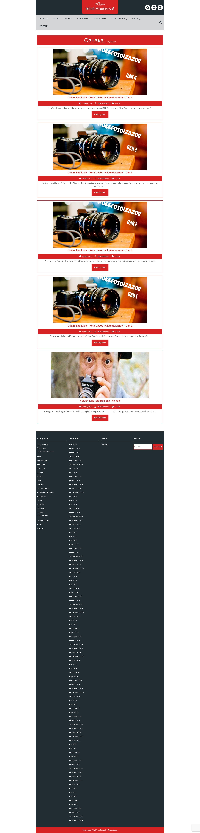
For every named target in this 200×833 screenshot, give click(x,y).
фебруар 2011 (75, 808)
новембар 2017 (76, 520)
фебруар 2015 (75, 636)
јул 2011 (73, 788)
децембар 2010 (76, 816)
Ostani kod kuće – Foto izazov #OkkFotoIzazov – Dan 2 (100, 250)
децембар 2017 (76, 516)
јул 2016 (73, 576)
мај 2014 (73, 668)
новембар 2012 (76, 728)
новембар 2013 (76, 688)
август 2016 (74, 572)
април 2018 (74, 508)
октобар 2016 (75, 564)
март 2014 (73, 676)
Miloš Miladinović (100, 9)
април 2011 (74, 800)
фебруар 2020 (75, 460)
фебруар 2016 (75, 596)
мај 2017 (73, 540)
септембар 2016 (76, 568)
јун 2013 (73, 700)
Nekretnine (83, 19)
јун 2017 (73, 536)
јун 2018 (73, 500)
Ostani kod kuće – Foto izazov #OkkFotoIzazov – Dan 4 (100, 97)
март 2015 (73, 632)
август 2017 (74, 528)
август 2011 (74, 784)
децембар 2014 (76, 644)
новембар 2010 (76, 820)
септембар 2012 (76, 736)
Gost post (41, 468)
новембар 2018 (76, 484)
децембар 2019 (76, 464)
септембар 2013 (76, 692)
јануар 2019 (74, 480)
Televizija (41, 504)
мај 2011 (73, 796)
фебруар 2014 (75, 680)
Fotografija (100, 19)
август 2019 (74, 468)
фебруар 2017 (75, 548)
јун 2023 (73, 444)
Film (39, 456)
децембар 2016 (76, 556)
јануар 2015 (74, 640)
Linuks (135, 19)
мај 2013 (73, 704)
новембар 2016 (76, 560)
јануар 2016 (74, 600)
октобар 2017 (75, 524)
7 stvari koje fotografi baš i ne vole (100, 400)
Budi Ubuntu (42, 516)
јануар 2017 (74, 552)
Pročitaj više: (101, 115)
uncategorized (43, 520)
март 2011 (73, 804)
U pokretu (41, 508)
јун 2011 (73, 792)
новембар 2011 (76, 772)
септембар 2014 (76, 656)
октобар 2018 (75, 488)
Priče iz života (118, 19)
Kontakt (68, 19)
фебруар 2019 (75, 476)
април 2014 (74, 672)
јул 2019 (73, 472)
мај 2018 (73, 504)
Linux (39, 480)
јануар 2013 (74, 720)
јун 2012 (73, 744)
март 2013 (73, 712)
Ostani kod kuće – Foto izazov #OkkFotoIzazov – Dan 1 (100, 325)
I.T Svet (40, 472)
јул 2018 (73, 496)
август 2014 (74, 660)
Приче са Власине (45, 452)
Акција (40, 528)
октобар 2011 (75, 776)
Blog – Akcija (42, 444)
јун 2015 (73, 620)
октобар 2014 (75, 652)
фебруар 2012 (75, 760)
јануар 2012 (74, 764)
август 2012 (74, 740)
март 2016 (73, 592)
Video (39, 524)
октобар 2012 (75, 732)
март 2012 (73, 756)
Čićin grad (41, 448)
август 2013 (74, 696)
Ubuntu (40, 512)
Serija (39, 500)
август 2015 (74, 616)
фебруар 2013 (75, 716)
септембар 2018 (76, 492)
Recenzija (41, 496)
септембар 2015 (76, 612)
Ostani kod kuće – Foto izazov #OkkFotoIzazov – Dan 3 (100, 172)
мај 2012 (73, 748)
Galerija (43, 26)
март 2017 (73, 544)
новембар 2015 (76, 608)
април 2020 (74, 456)
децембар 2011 (76, 768)
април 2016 (74, 588)
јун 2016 (73, 580)
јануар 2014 (74, 684)
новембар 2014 (76, 648)
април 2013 (74, 708)
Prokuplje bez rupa (45, 492)
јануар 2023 (74, 448)
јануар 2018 (74, 512)
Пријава (104, 444)
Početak (43, 19)
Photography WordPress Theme (94, 830)
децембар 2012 (76, 724)
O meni (56, 19)
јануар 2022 (74, 452)
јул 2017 (73, 532)
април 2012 (74, 752)
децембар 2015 (76, 604)
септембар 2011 (76, 780)
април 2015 (74, 628)
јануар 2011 (74, 812)
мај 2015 (73, 624)
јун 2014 (73, 664)
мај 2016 (73, 584)
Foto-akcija (42, 460)
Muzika (40, 484)
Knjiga (39, 476)
